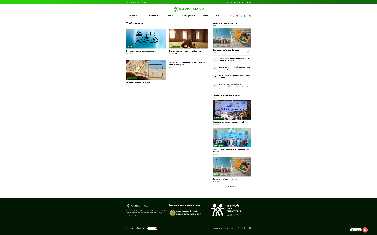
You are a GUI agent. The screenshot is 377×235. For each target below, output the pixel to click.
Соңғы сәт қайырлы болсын (226, 50)
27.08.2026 (216, 181)
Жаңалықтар (134, 16)
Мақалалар (153, 16)
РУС (148, 2)
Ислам (130, 46)
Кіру (249, 2)
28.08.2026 (216, 154)
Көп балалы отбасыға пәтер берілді (228, 122)
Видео (205, 16)
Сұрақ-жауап (189, 16)
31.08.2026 (216, 124)
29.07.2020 (130, 53)
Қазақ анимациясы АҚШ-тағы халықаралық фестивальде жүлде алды (234, 85)
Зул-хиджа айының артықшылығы (141, 51)
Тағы (218, 16)
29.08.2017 (172, 67)
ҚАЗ (145, 2)
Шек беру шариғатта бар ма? (138, 82)
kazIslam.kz (133, 228)
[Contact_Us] (365, 230)
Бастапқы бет (230, 2)
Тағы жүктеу (231, 186)
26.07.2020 (172, 56)
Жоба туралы (240, 2)
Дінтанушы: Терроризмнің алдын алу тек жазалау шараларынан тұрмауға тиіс (234, 68)
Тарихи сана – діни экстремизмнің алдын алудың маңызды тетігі (234, 59)
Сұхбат (170, 16)
